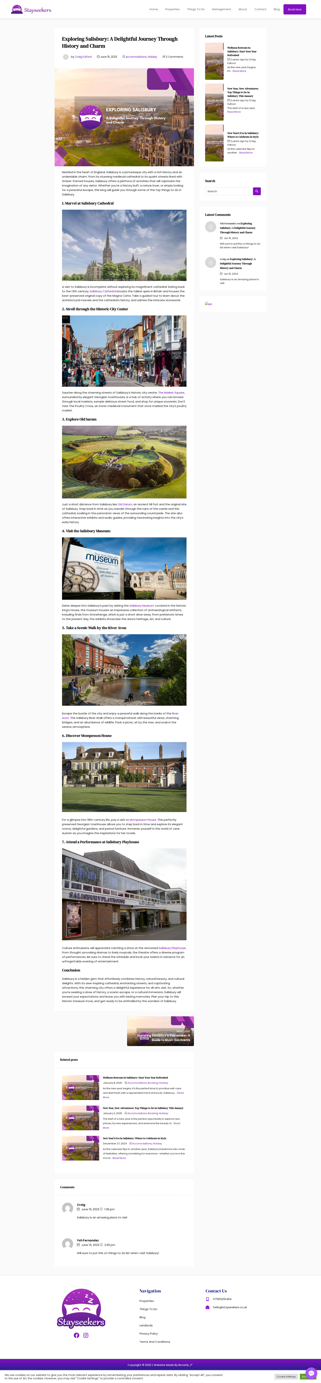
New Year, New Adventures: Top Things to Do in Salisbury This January (243, 92)
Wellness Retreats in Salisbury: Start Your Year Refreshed (242, 51)
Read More (119, 1158)
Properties (172, 9)
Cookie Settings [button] (286, 1376)
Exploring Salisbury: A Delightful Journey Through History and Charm (238, 228)
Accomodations (136, 57)
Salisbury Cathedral (103, 291)
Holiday (152, 57)
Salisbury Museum (141, 606)
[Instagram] (86, 1335)
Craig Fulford (83, 57)
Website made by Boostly (171, 1365)
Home (154, 9)
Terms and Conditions (155, 1342)
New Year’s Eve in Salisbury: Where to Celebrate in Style (243, 135)
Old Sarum (125, 504)
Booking (153, 1083)
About (243, 9)
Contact (260, 9)
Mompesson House (143, 820)
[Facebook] (76, 1335)
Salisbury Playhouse (172, 948)
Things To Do (196, 9)
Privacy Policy (149, 1333)
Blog (277, 9)
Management (221, 9)
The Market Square (171, 393)
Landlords (146, 1325)
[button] (311, 1373)
